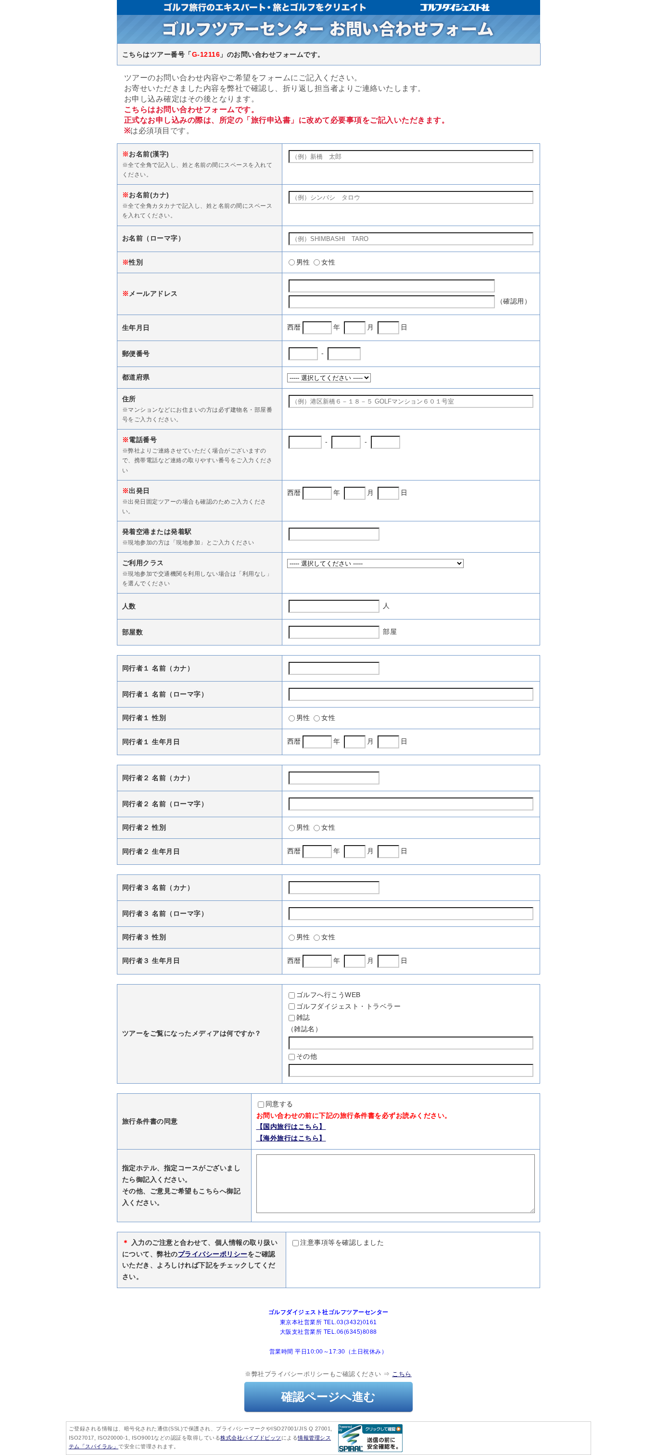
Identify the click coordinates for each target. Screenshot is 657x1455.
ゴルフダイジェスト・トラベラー (348, 1006)
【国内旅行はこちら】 (291, 1126)
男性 (303, 262)
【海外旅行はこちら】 (291, 1138)
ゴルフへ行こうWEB (328, 995)
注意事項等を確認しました (342, 1242)
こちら (402, 1374)
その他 (306, 1056)
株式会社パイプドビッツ (250, 1438)
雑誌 (303, 1017)
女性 (328, 262)
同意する (279, 1104)
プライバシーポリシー (213, 1254)
